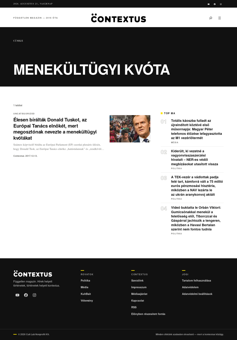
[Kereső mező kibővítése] (211, 18)
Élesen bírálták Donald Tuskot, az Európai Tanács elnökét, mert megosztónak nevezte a (55, 128)
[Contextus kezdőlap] (118, 18)
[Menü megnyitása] (220, 18)
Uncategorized (24, 113)
